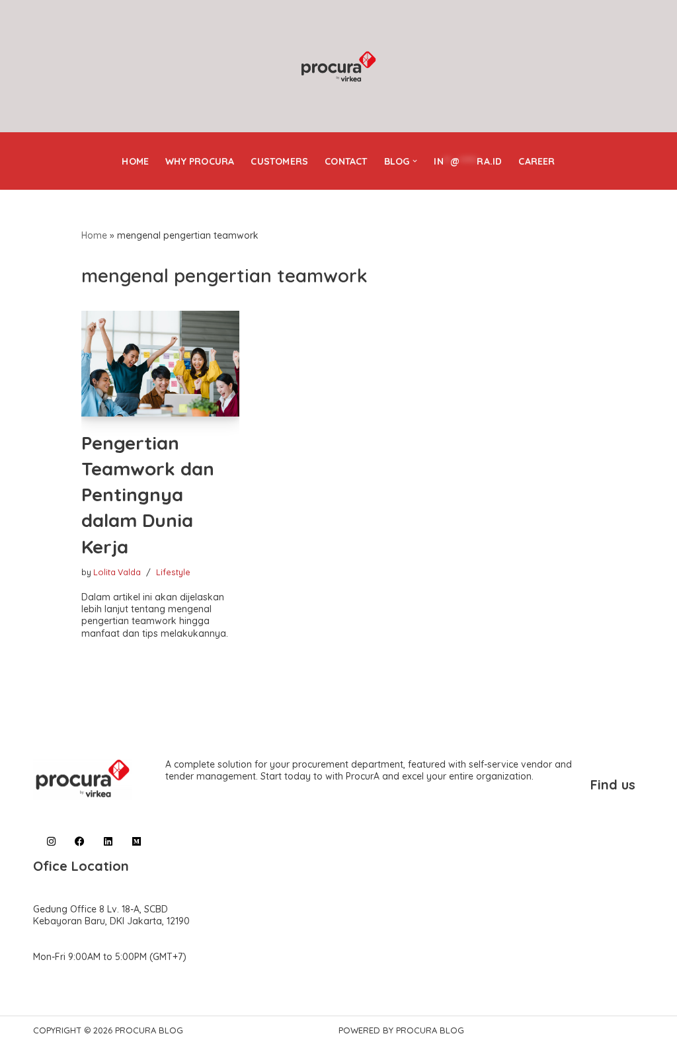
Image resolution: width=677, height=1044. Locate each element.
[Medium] (136, 841)
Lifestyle (173, 572)
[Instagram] (51, 841)
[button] (415, 161)
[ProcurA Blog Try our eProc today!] (338, 67)
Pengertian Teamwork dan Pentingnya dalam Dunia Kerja (147, 494)
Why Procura (199, 161)
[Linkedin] (108, 841)
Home (135, 161)
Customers (279, 161)
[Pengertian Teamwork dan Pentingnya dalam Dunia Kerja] (160, 364)
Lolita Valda (117, 572)
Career (536, 161)
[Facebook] (80, 841)
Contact (346, 161)
